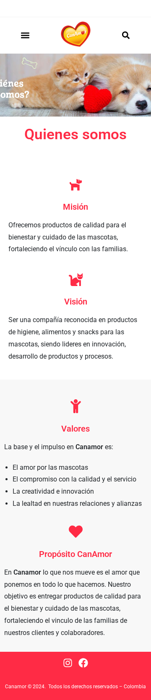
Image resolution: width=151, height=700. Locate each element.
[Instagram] (68, 663)
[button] (25, 35)
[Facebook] (83, 663)
